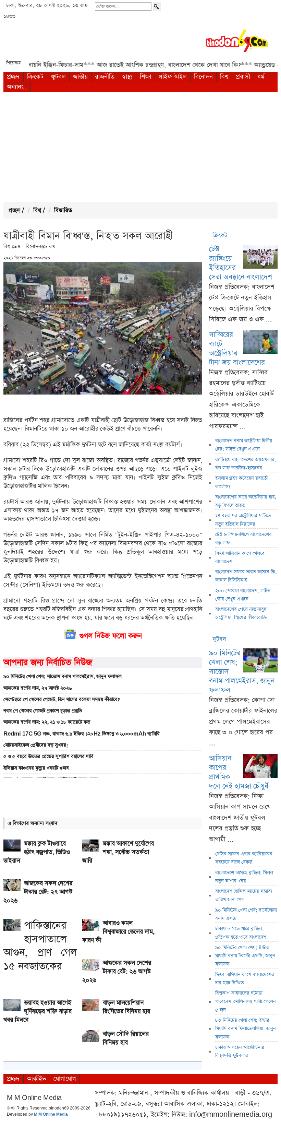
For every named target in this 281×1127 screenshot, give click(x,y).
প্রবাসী (243, 76)
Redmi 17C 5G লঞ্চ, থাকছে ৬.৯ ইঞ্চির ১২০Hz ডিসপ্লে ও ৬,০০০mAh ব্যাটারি (81, 733)
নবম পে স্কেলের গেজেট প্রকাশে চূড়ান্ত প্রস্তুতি (42, 710)
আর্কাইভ (36, 1079)
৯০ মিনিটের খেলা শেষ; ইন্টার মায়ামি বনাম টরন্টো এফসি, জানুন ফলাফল (245, 956)
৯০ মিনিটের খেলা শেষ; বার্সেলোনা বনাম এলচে (246, 914)
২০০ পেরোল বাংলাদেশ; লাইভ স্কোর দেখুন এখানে (242, 594)
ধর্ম (261, 76)
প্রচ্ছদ (13, 76)
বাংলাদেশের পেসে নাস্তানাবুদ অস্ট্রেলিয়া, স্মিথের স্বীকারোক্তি (241, 613)
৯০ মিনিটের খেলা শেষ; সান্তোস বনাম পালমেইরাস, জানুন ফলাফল (62, 676)
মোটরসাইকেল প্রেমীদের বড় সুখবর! (35, 745)
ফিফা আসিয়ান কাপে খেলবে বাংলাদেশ (240, 557)
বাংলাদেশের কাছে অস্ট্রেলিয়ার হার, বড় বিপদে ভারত (245, 501)
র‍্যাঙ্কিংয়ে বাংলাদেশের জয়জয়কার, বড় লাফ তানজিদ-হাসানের (245, 463)
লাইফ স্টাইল (172, 76)
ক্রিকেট (35, 76)
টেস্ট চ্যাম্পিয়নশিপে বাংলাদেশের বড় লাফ (243, 538)
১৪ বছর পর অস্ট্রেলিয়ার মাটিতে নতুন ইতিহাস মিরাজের (243, 519)
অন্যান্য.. (17, 87)
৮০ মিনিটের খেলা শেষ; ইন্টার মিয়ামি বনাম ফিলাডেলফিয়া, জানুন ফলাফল (245, 1029)
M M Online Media (51, 1114)
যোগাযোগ (64, 1079)
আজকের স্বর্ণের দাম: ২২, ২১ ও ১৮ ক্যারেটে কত (46, 722)
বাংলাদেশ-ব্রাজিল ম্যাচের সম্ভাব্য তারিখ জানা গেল (243, 895)
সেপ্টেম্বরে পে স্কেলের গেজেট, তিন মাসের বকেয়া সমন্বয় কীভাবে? (61, 699)
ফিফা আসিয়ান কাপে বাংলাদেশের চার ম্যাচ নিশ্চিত (244, 978)
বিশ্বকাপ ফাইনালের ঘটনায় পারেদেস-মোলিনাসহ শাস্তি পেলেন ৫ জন (245, 1001)
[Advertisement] (140, 147)
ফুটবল (58, 76)
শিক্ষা (145, 76)
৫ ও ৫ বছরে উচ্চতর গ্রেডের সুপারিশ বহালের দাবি (48, 756)
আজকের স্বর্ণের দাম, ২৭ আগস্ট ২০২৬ (37, 688)
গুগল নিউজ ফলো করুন (111, 636)
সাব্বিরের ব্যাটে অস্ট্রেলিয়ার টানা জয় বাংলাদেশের (237, 348)
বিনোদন (203, 76)
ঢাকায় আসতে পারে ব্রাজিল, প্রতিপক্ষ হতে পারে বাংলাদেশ (240, 932)
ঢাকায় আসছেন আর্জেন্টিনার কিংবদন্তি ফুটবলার (239, 1051)
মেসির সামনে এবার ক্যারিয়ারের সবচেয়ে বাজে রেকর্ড (243, 858)
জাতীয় (80, 76)
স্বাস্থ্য (127, 76)
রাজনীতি (104, 76)
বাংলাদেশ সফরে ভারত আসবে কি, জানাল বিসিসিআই (246, 576)
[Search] (157, 6)
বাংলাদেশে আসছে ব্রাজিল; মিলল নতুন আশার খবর (244, 876)
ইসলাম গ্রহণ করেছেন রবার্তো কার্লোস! (241, 482)
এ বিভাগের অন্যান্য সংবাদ (33, 823)
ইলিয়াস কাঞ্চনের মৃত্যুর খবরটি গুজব (36, 768)
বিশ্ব (224, 76)
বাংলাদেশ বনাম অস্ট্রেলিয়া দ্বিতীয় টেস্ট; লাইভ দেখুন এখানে (243, 445)
